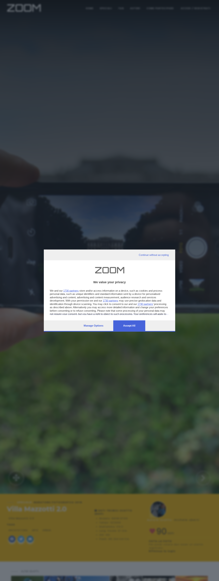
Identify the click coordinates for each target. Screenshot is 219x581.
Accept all (129, 325)
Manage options (93, 325)
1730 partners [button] (71, 290)
